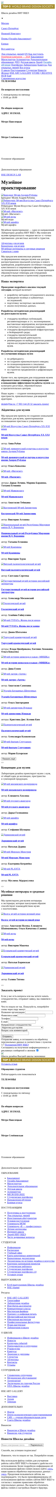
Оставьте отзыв (15, 1274)
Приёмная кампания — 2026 (15, 56)
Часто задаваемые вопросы (21, 1237)
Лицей (39, 62)
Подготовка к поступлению (21, 1212)
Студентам (31, 70)
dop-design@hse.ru (14, 164)
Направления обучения (19, 1200)
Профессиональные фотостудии (23, 1322)
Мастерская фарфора (17, 1311)
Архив (10, 1399)
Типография (13, 1300)
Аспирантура (23, 59)
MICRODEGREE (16, 1194)
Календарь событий (17, 1343)
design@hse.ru (11, 153)
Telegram (11, 1401)
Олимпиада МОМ (16, 1223)
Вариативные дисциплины (21, 1258)
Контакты (12, 1362)
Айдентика (13, 1359)
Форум (10, 1412)
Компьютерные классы (19, 1308)
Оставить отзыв (9, 1064)
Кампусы (42, 65)
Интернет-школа (15, 1231)
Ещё (9, 75)
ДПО (17, 62)
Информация (13, 1247)
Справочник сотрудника (19, 1375)
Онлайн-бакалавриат (18, 1181)
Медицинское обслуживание (22, 1378)
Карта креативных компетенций (23, 1255)
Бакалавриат (37, 56)
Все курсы (25, 67)
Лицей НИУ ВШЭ (16, 1234)
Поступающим (18, 70)
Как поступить (35, 54)
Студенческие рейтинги (19, 1266)
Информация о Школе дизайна (23, 1338)
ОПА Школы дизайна (18, 1386)
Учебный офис (14, 1253)
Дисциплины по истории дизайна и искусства (31, 1261)
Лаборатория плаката (18, 1327)
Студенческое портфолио (20, 1197)
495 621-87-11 (12, 103)
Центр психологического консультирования (29, 1414)
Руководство (13, 1348)
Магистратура (8, 59)
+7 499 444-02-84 (13, 84)
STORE (36, 73)
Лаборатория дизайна (18, 1303)
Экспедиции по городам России (23, 1383)
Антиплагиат (14, 1380)
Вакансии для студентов (19, 1433)
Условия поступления (18, 1221)
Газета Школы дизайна (18, 1420)
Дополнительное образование (22, 1186)
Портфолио (17, 65)
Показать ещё (8, 759)
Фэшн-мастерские (16, 1325)
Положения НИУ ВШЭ (17, 1045)
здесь (50, 1468)
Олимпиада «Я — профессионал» (24, 1226)
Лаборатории (30, 65)
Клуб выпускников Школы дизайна (25, 1285)
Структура (12, 1357)
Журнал (5, 73)
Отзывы (11, 1365)
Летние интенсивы (17, 1229)
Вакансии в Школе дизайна (21, 1430)
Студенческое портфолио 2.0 (21, 1272)
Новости (42, 70)
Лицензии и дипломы (18, 1354)
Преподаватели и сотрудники (22, 1346)
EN (26, 54)
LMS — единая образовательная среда (26, 1417)
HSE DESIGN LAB (11, 174)
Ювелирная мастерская (19, 1319)
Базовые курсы (14, 1202)
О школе (5, 70)
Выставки (12, 1396)
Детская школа (27, 62)
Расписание (13, 1250)
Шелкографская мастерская (21, 1316)
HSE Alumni (13, 1287)
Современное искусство (13, 78)
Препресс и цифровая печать (22, 1314)
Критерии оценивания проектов (23, 1263)
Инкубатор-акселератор (19, 1306)
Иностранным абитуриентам (22, 1218)
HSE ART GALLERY (20, 73)
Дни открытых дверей (12, 54)
